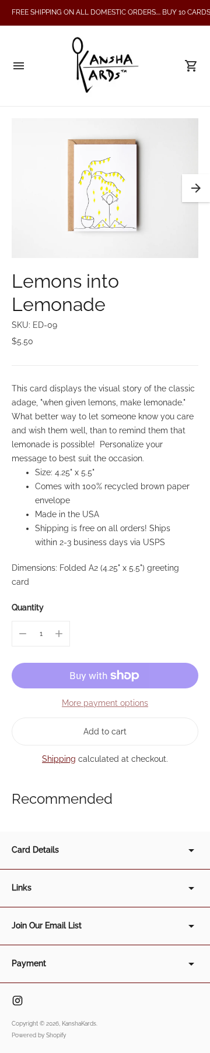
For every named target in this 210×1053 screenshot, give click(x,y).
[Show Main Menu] (19, 66)
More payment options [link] (105, 703)
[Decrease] (22, 633)
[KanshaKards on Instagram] (17, 1000)
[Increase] (58, 633)
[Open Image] (105, 188)
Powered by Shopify (39, 1035)
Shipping (59, 759)
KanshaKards (79, 1023)
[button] (196, 188)
